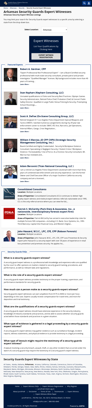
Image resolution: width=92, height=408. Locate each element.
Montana (54, 369)
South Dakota (31, 374)
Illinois (42, 367)
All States (7, 365)
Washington (74, 374)
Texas (48, 374)
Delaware (7, 367)
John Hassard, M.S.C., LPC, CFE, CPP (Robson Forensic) (47, 232)
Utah (53, 374)
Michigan (20, 369)
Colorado (53, 365)
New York (54, 372)
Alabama (21, 365)
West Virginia (8, 376)
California (45, 365)
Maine (14, 369)
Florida (14, 367)
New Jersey (29, 372)
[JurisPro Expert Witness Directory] (36, 3)
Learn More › (24, 84)
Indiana (48, 367)
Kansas (55, 367)
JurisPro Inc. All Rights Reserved (25, 406)
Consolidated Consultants (32, 189)
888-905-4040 (54, 402)
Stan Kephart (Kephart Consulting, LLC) (42, 93)
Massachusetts (80, 367)
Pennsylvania (83, 372)
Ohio (60, 372)
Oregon (74, 372)
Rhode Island (8, 374)
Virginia (59, 374)
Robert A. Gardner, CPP (33, 69)
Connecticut (61, 365)
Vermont (65, 374)
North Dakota (75, 369)
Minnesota (29, 369)
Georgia (20, 367)
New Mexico (38, 372)
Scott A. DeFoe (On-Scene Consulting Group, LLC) (47, 116)
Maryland (7, 369)
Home (6, 8)
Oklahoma (67, 372)
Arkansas (13, 8)
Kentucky (62, 367)
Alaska (14, 365)
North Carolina (63, 369)
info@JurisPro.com (40, 402)
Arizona (38, 365)
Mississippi (45, 369)
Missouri (37, 369)
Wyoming (17, 376)
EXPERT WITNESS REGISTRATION (46, 56)
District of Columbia (74, 365)
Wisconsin (83, 374)
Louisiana (69, 367)
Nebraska (7, 372)
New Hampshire (18, 372)
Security (21, 8)
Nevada (47, 372)
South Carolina (19, 374)
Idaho (37, 367)
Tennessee (41, 374)
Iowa (32, 367)
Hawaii (26, 367)
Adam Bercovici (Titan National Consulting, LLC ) (47, 166)
